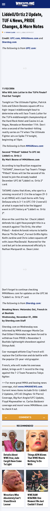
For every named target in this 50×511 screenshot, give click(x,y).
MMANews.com (29, 38)
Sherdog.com (9, 42)
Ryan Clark (10, 32)
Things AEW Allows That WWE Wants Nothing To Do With (37, 459)
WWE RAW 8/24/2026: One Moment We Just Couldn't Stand (36, 499)
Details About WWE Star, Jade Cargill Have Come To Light (13, 459)
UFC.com (15, 38)
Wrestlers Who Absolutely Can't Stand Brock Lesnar (12, 499)
